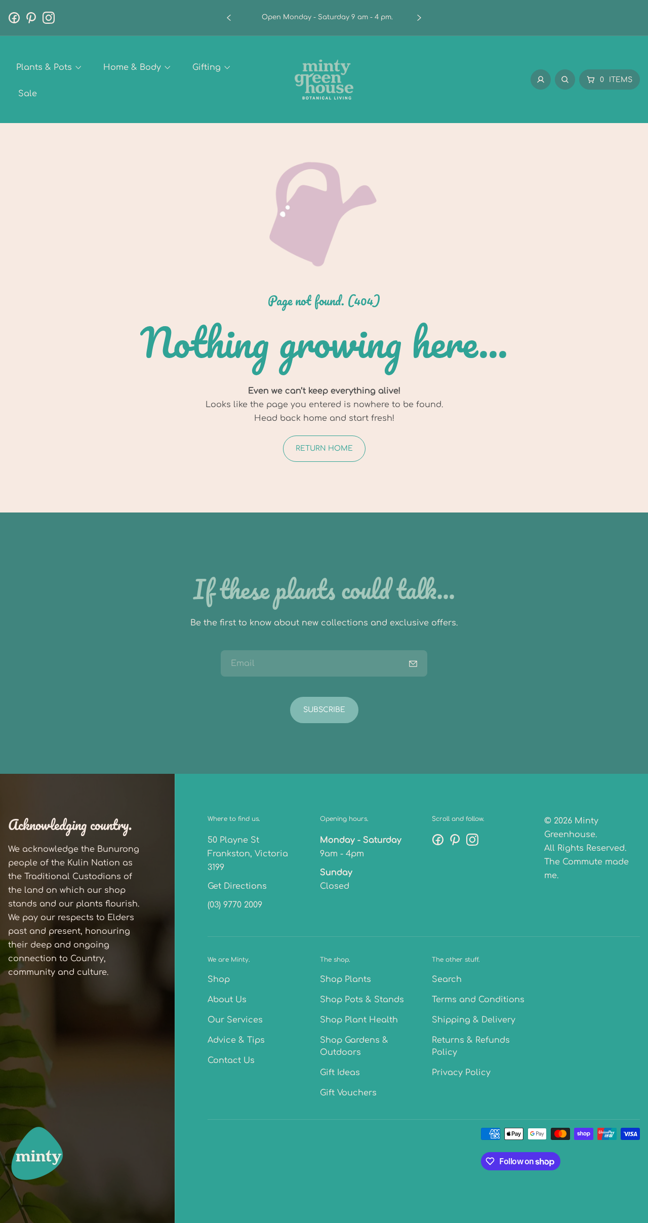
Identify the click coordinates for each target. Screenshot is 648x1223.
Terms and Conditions (478, 999)
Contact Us (231, 1060)
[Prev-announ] (229, 18)
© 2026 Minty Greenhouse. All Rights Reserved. (585, 834)
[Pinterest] (31, 18)
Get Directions (237, 886)
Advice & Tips (236, 1040)
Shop (219, 979)
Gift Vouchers (348, 1092)
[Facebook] (14, 18)
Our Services (235, 1019)
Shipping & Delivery (473, 1019)
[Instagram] (49, 18)
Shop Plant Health (359, 1019)
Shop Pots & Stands (362, 999)
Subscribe (324, 710)
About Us (227, 999)
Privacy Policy (461, 1072)
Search (447, 979)
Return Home (324, 448)
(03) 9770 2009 (235, 905)
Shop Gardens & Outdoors (354, 1046)
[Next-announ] (419, 18)
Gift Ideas (340, 1072)
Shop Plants (345, 979)
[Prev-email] (413, 663)
